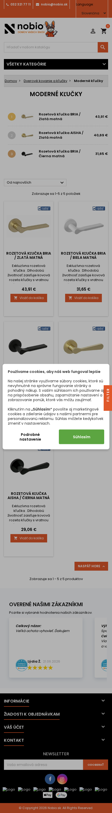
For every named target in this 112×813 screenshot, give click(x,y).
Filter (108, 395)
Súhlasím (81, 436)
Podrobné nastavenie (30, 437)
